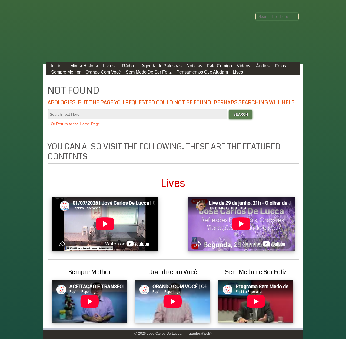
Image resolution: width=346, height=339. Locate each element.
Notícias (194, 66)
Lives (238, 72)
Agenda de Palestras (161, 66)
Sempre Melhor (66, 72)
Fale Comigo (219, 66)
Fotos (280, 66)
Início (56, 66)
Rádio (128, 66)
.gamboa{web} (200, 333)
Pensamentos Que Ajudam (202, 72)
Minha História (84, 66)
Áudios (263, 66)
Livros (109, 66)
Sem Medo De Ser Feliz (149, 72)
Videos (243, 66)
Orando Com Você (103, 72)
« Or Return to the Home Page (74, 124)
